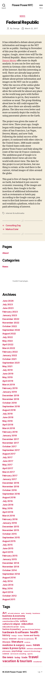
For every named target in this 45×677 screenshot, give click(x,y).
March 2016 (8, 515)
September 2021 (11, 362)
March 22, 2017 (31, 28)
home (20, 635)
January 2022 (9, 355)
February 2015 (10, 555)
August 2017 (8, 453)
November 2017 (10, 443)
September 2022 (11, 330)
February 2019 (10, 388)
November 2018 (10, 399)
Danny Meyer (9, 60)
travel (33, 657)
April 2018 (7, 424)
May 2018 (7, 421)
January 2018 (9, 435)
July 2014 (7, 581)
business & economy (13, 615)
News (22, 16)
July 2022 (7, 337)
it (35, 638)
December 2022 (10, 319)
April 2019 (7, 381)
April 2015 (7, 552)
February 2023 (10, 311)
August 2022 (9, 333)
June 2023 (8, 308)
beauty (28, 613)
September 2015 (11, 537)
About (5, 253)
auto (23, 613)
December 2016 (10, 483)
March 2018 (8, 428)
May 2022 (7, 341)
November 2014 (10, 566)
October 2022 (9, 326)
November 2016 (10, 486)
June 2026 (8, 301)
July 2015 (7, 544)
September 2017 (11, 450)
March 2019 (8, 384)
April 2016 (7, 512)
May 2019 (7, 377)
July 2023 (7, 304)
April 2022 (7, 344)
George (16, 28)
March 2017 (8, 472)
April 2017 (7, 468)
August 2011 (8, 599)
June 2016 (7, 504)
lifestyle (6, 642)
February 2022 (10, 352)
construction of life (10, 621)
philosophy (6, 651)
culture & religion (11, 624)
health (34, 632)
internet (12, 639)
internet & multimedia (15, 213)
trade (24, 657)
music (29, 645)
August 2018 (9, 410)
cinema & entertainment (13, 618)
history (6, 635)
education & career (10, 627)
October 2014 (9, 570)
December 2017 (10, 439)
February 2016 (10, 519)
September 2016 (11, 494)
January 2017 (9, 479)
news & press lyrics (13, 648)
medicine (27, 642)
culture (23, 621)
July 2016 (7, 501)
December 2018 (10, 395)
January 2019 (9, 392)
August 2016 (9, 497)
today (17, 657)
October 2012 (9, 595)
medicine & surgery (13, 645)
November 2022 (10, 322)
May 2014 (7, 588)
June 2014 (7, 585)
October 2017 (9, 446)
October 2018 (9, 402)
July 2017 (7, 457)
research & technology (31, 651)
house (5, 639)
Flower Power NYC (22, 5)
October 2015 (9, 534)
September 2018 (11, 406)
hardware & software (15, 632)
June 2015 (7, 548)
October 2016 (9, 490)
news (36, 645)
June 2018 (7, 417)
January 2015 (9, 559)
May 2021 (7, 366)
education (27, 623)
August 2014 (9, 577)
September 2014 (11, 574)
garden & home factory (31, 629)
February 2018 (10, 432)
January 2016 (9, 523)
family (22, 627)
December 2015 (10, 526)
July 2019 (7, 370)
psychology (17, 651)
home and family (32, 635)
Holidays (14, 635)
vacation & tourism (17, 661)
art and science (14, 613)
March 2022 (8, 348)
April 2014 (7, 592)
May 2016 (7, 508)
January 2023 (9, 315)
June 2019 (7, 373)
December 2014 (10, 563)
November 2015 (10, 530)
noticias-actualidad (34, 648)
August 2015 (9, 541)
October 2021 (9, 359)
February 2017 (9, 475)
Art (4, 612)
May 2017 (7, 464)
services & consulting (18, 654)
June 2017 (7, 461)
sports (30, 654)
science (5, 654)
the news (7, 657)
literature (17, 641)
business (36, 613)
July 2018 (7, 413)
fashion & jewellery (11, 629)
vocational (37, 662)
